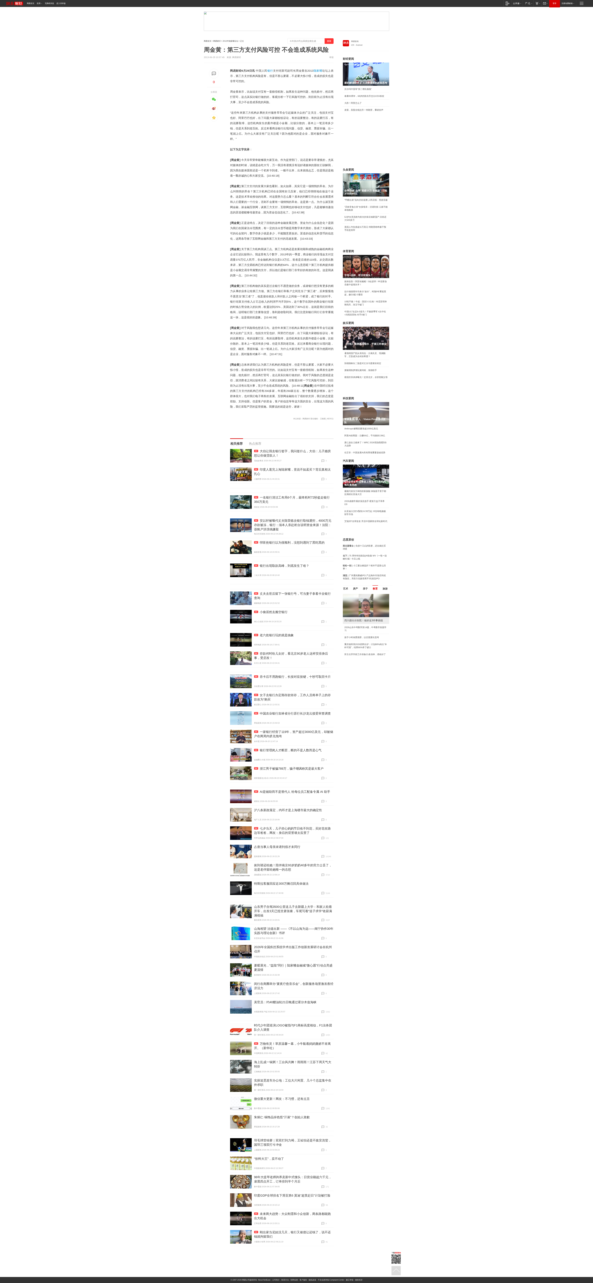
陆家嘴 (317, 70)
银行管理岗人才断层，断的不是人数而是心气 (291, 750)
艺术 (345, 588)
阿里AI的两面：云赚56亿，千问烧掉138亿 (364, 435)
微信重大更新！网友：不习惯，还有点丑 (282, 1099)
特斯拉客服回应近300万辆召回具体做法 (281, 883)
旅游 (385, 588)
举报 (331, 57)
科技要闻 (348, 398)
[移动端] (507, 3)
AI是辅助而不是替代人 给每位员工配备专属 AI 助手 (295, 791)
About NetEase (264, 1280)
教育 (375, 588)
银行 (270, 70)
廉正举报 (349, 1280)
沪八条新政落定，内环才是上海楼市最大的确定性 (288, 810)
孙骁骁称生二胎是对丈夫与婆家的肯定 (362, 363)
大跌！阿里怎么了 (353, 103)
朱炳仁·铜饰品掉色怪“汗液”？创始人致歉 (282, 1117)
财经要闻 (348, 58)
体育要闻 (348, 251)
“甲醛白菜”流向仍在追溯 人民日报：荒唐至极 (366, 200)
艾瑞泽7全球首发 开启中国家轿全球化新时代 (365, 521)
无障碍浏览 (49, 3)
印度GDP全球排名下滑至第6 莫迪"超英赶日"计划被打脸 (292, 1195)
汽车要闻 (348, 460)
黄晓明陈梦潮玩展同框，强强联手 (360, 370)
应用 (38, 3)
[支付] (537, 3)
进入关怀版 (61, 3)
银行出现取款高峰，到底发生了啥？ (284, 565)
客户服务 (303, 1280)
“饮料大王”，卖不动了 (269, 1158)
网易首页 (30, 3)
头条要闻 (348, 169)
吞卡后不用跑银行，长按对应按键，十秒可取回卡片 (295, 676)
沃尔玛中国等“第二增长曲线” (358, 89)
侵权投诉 (358, 1280)
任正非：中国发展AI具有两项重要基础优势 (364, 452)
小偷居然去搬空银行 (274, 612)
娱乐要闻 (348, 323)
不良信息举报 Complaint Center (331, 1280)
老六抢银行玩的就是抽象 (277, 635)
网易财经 (217, 41)
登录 (554, 3)
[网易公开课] (517, 3)
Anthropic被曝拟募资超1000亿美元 (361, 428)
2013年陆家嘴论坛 (230, 41)
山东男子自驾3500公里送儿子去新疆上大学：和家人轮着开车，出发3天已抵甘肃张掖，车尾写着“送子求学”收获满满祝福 (293, 911)
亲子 (365, 588)
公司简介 (276, 1280)
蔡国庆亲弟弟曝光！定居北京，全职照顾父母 (366, 377)
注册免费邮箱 (567, 3)
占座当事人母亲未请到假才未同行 (277, 847)
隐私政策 (312, 1280)
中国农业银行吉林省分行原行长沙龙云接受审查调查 (295, 713)
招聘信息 (294, 1280)
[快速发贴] (214, 73)
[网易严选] (528, 3)
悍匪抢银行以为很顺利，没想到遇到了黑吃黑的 (292, 542)
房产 (355, 588)
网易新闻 (355, 41)
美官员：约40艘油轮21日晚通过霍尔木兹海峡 (285, 1002)
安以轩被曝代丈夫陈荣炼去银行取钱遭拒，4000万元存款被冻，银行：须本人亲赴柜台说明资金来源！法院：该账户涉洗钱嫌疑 (292, 525)
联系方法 (285, 1280)
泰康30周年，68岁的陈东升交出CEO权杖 (364, 96)
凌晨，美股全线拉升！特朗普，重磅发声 (363, 110)
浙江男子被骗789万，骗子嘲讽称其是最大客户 (292, 768)
